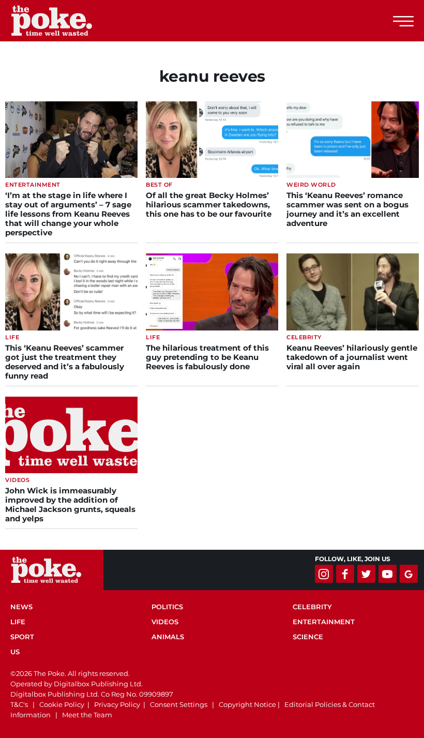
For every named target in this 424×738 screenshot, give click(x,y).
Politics (167, 607)
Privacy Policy (117, 704)
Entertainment (324, 621)
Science (308, 636)
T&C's (19, 704)
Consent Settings (178, 704)
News (21, 607)
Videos (165, 621)
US (15, 651)
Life (17, 621)
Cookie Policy (61, 704)
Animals (168, 636)
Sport (22, 636)
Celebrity (312, 607)
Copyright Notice (247, 704)
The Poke (64, 20)
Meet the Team (87, 715)
